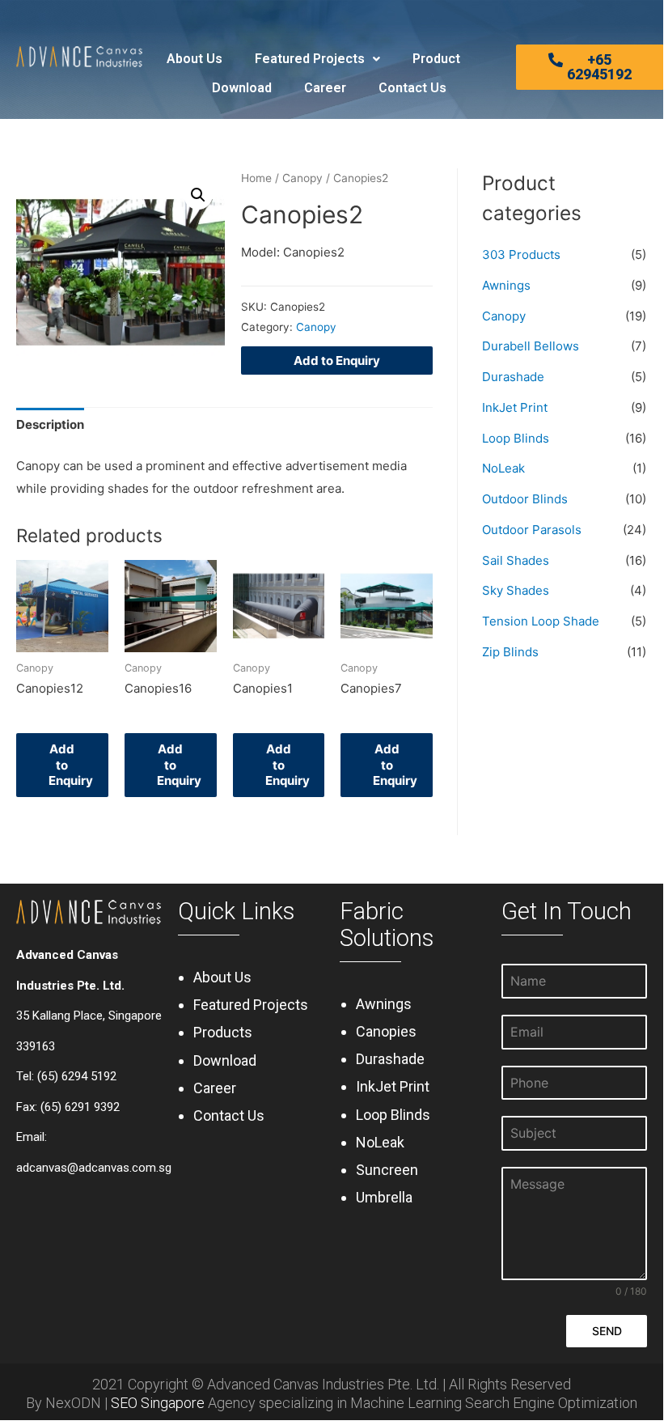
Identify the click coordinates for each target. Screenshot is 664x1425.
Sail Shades (515, 560)
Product (436, 58)
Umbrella (384, 1197)
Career (325, 87)
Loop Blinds (515, 438)
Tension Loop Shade (540, 621)
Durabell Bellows (530, 346)
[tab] (50, 425)
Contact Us (412, 87)
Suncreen (387, 1169)
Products (222, 1032)
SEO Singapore (158, 1402)
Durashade (513, 376)
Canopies (386, 1031)
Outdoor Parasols (532, 529)
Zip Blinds (510, 651)
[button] (590, 67)
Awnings (506, 285)
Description (50, 424)
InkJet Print (515, 407)
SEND (607, 1331)
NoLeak (503, 468)
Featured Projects (310, 58)
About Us (194, 58)
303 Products (521, 254)
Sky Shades (515, 590)
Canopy (302, 178)
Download (242, 87)
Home (256, 178)
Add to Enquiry (337, 360)
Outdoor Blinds (525, 499)
